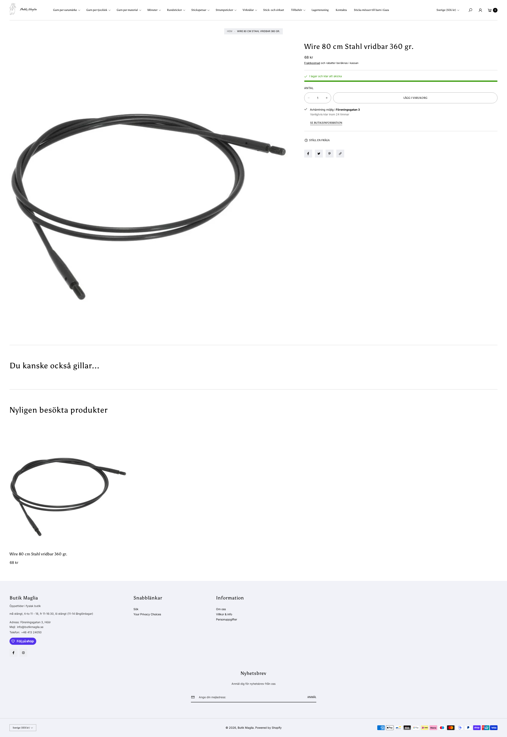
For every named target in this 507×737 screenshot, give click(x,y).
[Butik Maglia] (23, 9)
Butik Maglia (246, 727)
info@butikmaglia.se (29, 627)
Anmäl (311, 697)
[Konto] (480, 10)
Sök (135, 609)
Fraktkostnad (312, 63)
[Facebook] (13, 653)
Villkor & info (224, 614)
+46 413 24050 (31, 632)
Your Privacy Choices (147, 614)
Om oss (221, 609)
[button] (68, 10)
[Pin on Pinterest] (330, 154)
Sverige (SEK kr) (446, 10)
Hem (229, 31)
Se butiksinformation (326, 122)
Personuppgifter (226, 619)
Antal (309, 88)
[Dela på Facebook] (308, 154)
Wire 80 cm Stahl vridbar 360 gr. (38, 554)
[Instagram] (23, 653)
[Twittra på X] (319, 154)
